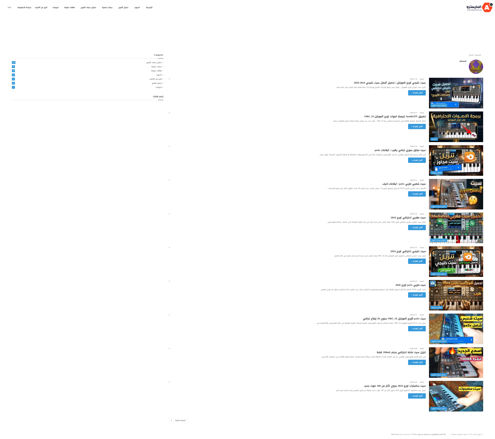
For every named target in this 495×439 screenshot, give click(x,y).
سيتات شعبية (107, 7)
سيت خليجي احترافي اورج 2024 (408, 251)
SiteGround (395, 434)
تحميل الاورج (123, 7)
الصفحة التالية (180, 420)
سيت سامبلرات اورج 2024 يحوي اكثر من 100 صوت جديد (395, 385)
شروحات (55, 7)
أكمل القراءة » (417, 93)
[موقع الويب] (464, 65)
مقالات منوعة (69, 7)
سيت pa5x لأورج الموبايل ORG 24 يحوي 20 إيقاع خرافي (394, 318)
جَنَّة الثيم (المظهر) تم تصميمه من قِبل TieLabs (428, 434)
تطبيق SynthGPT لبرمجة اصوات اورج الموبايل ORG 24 (395, 116)
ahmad (462, 61)
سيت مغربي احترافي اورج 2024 (408, 217)
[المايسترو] (479, 7)
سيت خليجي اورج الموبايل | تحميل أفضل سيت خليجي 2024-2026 (390, 82)
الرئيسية (149, 7)
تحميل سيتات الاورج (89, 7)
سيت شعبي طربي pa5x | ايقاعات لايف (404, 183)
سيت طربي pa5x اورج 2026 (410, 284)
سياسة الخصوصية (24, 7)
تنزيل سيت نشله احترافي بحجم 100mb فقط (401, 352)
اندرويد (137, 7)
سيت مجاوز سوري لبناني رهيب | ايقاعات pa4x (400, 150)
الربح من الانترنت (41, 7)
